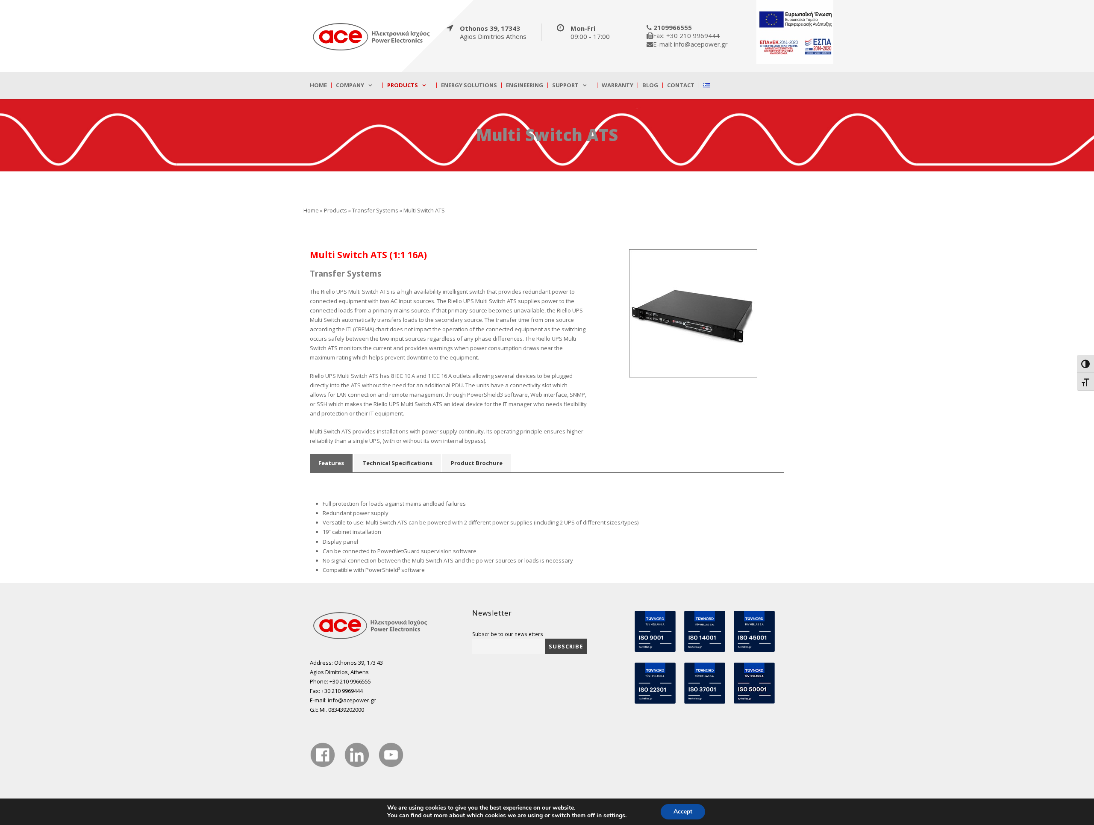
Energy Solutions (469, 85)
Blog (650, 85)
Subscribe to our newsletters (507, 634)
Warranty (617, 85)
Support (565, 85)
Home (318, 85)
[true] (372, 36)
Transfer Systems (375, 210)
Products (402, 85)
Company (350, 85)
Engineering (524, 85)
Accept (682, 811)
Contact (680, 85)
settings (614, 815)
